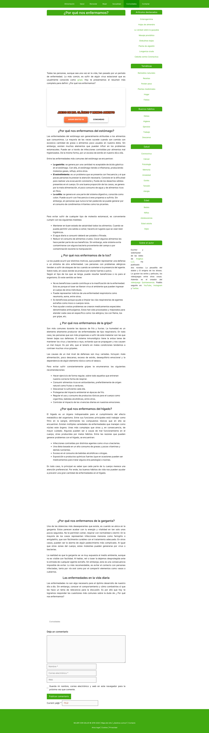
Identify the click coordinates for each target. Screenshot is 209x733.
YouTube (147, 285)
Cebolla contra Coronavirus (146, 57)
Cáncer (146, 159)
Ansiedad (146, 175)
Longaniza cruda (146, 51)
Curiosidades (131, 4)
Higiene (146, 121)
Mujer (105, 4)
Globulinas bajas (146, 41)
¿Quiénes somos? (120, 723)
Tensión (146, 186)
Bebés (146, 207)
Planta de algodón (147, 46)
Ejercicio (146, 127)
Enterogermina (146, 19)
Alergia (146, 191)
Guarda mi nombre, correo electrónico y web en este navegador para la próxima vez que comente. (87, 688)
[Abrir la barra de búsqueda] (156, 4)
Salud (82, 4)
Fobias (146, 100)
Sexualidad (116, 4)
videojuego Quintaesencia (142, 282)
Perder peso (146, 84)
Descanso (146, 137)
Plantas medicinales (146, 89)
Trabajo (146, 132)
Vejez (146, 229)
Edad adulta (146, 223)
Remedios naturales (146, 73)
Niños (146, 213)
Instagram (157, 285)
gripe (80, 80)
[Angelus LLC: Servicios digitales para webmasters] (86, 608)
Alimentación (69, 4)
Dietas (146, 116)
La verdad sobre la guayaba (146, 30)
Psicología (146, 164)
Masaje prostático (146, 35)
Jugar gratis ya (76, 119)
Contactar (146, 4)
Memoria (146, 170)
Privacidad (113, 727)
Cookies (104, 727)
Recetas (146, 78)
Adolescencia (146, 218)
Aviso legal (96, 727)
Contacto (131, 723)
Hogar (146, 94)
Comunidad (98, 119)
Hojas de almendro (146, 24)
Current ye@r (54, 703)
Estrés (146, 180)
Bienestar (93, 4)
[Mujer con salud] (55, 4)
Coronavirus (146, 154)
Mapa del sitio (106, 723)
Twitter (135, 288)
